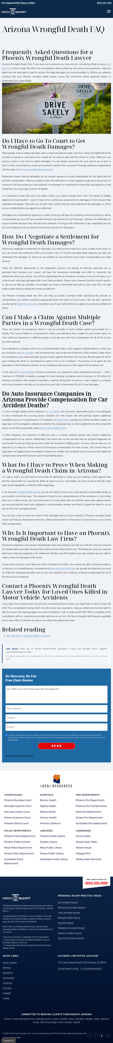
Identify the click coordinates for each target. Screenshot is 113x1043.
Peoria (60, 1022)
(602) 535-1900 (104, 3)
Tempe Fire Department (89, 817)
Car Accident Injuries (68, 902)
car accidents (53, 411)
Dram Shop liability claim (53, 428)
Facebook (7, 983)
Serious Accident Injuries (70, 933)
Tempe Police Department (19, 853)
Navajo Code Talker (86, 841)
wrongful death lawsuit (28, 492)
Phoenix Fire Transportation (91, 806)
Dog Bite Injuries (66, 923)
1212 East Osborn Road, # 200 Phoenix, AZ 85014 (82, 962)
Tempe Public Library (52, 853)
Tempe (96, 1019)
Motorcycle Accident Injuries (71, 907)
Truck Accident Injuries (69, 912)
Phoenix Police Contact (17, 841)
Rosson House (84, 847)
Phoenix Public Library (52, 836)
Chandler (64, 1019)
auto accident (27, 352)
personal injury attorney (63, 568)
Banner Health (48, 800)
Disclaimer (8, 973)
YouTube (7, 988)
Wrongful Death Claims (69, 918)
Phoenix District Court (16, 823)
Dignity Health (48, 806)
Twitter (6, 998)
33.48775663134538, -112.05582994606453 (80, 969)
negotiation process (27, 304)
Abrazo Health (48, 811)
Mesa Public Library (51, 847)
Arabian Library (48, 841)
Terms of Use (13, 740)
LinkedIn (7, 993)
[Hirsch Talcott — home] (13, 11)
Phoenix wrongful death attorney (36, 169)
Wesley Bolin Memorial (88, 859)
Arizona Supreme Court (17, 817)
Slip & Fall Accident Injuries (71, 938)
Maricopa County (43, 1019)
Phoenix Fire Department (90, 800)
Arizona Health (48, 817)
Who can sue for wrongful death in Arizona (28, 635)
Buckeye (68, 1022)
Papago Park (83, 853)
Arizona (55, 1019)
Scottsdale (79, 1019)
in (108, 1035)
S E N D (56, 746)
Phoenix (7, 1019)
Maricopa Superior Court (18, 806)
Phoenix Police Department (19, 836)
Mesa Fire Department (88, 811)
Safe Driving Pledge (48, 1022)
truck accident (27, 372)
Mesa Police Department (18, 847)
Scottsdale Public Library (54, 859)
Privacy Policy (77, 1033)
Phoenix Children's (50, 823)
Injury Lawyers (10, 962)
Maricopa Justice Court (17, 811)
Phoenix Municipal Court (18, 800)
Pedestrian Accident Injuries (71, 928)
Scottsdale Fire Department (91, 823)
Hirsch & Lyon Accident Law (19, 756)
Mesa (71, 1019)
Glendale (89, 1019)
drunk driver (63, 419)
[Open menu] (109, 11)
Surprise (76, 1022)
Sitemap (7, 967)
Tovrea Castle (83, 836)
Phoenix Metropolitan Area (23, 1019)
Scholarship (8, 978)
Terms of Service (9, 1038)
